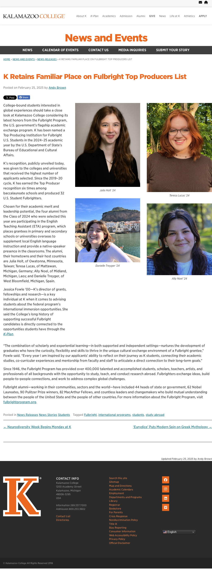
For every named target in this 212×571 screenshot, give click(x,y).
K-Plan (8, 334)
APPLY (203, 16)
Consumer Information (122, 531)
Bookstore (115, 508)
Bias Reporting (117, 527)
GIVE (152, 16)
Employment (116, 493)
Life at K (175, 16)
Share (25, 97)
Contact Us (98, 50)
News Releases (27, 414)
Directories (62, 519)
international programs (114, 414)
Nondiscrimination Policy (123, 519)
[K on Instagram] (166, 492)
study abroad (155, 414)
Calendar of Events (60, 50)
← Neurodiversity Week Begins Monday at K (37, 427)
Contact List (63, 516)
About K (81, 16)
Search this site (118, 478)
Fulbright (90, 414)
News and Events (106, 38)
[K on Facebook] (166, 483)
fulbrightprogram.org (19, 402)
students (138, 414)
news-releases (47, 59)
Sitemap (114, 481)
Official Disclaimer (119, 542)
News (162, 16)
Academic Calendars (121, 489)
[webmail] (200, 2)
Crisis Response (118, 516)
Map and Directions (120, 485)
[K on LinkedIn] (166, 501)
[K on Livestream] (166, 511)
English (171, 531)
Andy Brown (57, 87)
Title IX (113, 523)
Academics (109, 16)
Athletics (189, 16)
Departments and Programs (125, 497)
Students (64, 414)
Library (113, 500)
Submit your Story (173, 50)
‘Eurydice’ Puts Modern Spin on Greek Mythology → (172, 427)
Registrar (114, 504)
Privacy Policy (117, 539)
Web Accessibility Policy (123, 535)
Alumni (140, 16)
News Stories (48, 414)
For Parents (116, 512)
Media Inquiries (132, 50)
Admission (126, 16)
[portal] (206, 2)
